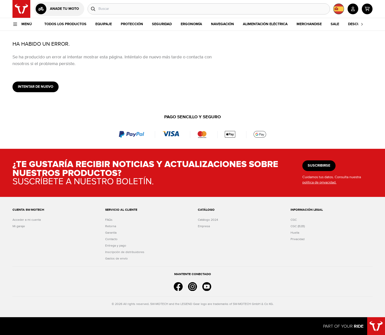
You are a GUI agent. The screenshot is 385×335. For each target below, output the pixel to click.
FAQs (109, 219)
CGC (294, 219)
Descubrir (358, 24)
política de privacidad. (319, 182)
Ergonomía (191, 24)
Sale (335, 24)
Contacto (111, 239)
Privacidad (298, 239)
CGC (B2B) (298, 226)
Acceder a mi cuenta (26, 219)
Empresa (204, 226)
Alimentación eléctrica (265, 24)
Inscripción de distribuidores (124, 252)
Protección (132, 24)
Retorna (110, 226)
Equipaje (103, 24)
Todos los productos (65, 24)
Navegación (222, 24)
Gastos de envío (116, 258)
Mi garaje (18, 226)
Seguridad (162, 24)
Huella (295, 232)
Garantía (111, 232)
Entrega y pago (115, 245)
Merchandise (309, 24)
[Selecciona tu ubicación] (338, 9)
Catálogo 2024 (208, 219)
